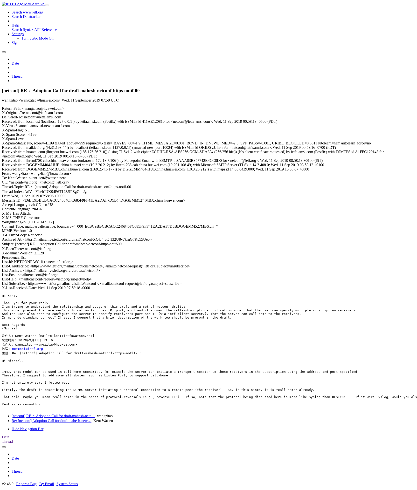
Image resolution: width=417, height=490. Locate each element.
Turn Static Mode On (37, 38)
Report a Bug (26, 484)
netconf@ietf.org (27, 349)
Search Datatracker (26, 16)
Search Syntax (23, 29)
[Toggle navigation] (47, 5)
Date (15, 63)
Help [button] (15, 25)
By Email (46, 484)
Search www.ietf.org (27, 12)
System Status (67, 484)
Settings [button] (18, 34)
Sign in (17, 43)
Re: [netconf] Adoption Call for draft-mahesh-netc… (51, 421)
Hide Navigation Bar (27, 429)
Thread (17, 76)
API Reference (45, 29)
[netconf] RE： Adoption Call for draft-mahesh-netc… (53, 416)
